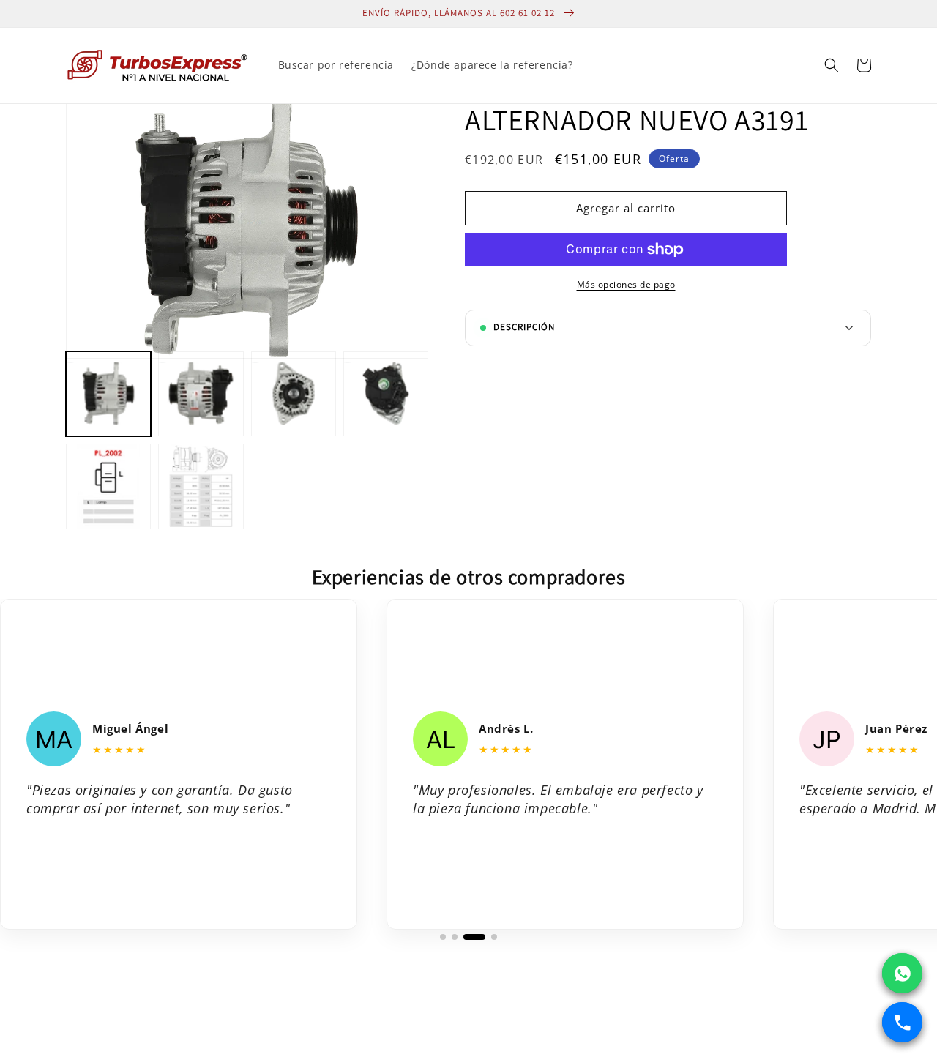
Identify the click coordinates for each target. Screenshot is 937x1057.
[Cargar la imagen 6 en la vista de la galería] (200, 486)
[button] (831, 65)
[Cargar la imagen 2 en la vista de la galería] (200, 393)
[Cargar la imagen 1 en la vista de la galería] (108, 393)
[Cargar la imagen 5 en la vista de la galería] (108, 486)
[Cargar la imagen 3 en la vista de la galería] (293, 393)
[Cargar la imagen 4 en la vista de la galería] (385, 393)
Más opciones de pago (626, 284)
